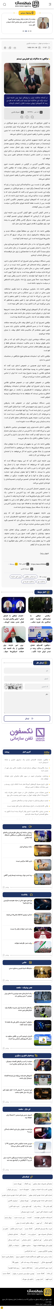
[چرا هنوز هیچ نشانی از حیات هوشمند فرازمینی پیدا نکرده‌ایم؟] (42, 904)
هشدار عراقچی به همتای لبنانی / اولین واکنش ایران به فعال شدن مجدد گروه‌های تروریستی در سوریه (13, 619)
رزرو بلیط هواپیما (13, 1268)
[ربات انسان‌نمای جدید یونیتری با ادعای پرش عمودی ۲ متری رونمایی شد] (42, 997)
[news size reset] (27, 117)
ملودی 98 (15, 1262)
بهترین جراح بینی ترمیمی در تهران (23, 1273)
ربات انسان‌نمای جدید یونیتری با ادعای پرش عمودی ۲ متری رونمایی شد (18, 994)
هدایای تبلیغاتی (13, 1234)
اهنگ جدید (6, 1273)
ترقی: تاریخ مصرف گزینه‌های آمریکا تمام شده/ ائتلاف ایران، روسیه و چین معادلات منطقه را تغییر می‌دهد (26, 785)
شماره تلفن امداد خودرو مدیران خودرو (14, 1195)
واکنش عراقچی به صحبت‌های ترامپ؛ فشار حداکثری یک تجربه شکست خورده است (40, 619)
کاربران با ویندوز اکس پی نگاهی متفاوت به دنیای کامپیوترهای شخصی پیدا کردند (19, 1037)
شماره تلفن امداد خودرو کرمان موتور (40, 1195)
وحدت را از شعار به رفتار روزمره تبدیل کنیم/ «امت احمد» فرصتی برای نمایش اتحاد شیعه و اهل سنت (21, 22)
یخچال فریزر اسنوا (8, 1256)
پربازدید (46, 752)
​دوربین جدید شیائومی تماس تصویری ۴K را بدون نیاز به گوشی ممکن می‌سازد (18, 1144)
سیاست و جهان (43, 43)
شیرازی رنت (32, 1234)
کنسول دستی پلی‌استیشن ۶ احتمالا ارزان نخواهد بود (19, 1116)
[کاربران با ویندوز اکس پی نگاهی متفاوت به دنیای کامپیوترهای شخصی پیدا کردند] (42, 1040)
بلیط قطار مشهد (27, 1268)
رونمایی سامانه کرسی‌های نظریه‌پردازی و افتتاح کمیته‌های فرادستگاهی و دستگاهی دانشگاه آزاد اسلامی (17, 835)
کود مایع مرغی (26, 1206)
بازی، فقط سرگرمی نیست (24, 861)
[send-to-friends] (15, 48)
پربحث (7, 752)
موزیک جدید (18, 1184)
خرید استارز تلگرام (16, 1228)
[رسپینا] (27, 734)
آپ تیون (39, 1223)
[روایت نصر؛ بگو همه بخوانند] (42, 947)
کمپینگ (22, 1234)
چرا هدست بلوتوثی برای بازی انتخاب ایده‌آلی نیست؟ (18, 1130)
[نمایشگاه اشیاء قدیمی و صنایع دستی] (42, 972)
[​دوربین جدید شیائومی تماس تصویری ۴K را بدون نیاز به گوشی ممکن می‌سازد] (42, 1147)
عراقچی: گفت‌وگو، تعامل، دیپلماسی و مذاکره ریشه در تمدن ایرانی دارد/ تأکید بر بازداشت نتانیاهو (40, 648)
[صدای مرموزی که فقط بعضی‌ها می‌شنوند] (42, 918)
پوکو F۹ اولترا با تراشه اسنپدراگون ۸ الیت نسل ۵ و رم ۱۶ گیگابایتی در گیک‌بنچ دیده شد (17, 1158)
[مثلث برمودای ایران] (42, 850)
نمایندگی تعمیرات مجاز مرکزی (42, 1184)
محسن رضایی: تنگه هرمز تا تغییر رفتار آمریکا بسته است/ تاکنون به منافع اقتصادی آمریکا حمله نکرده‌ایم (26, 812)
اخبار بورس (39, 1279)
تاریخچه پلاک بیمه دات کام (30, 1262)
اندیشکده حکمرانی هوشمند (43, 1217)
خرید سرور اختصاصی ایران (43, 1268)
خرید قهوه (49, 1279)
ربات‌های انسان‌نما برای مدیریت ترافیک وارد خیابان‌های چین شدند (18, 1008)
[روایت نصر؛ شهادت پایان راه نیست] (42, 932)
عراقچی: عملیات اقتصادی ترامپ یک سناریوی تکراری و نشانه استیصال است (26, 761)
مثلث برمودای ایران (26, 846)
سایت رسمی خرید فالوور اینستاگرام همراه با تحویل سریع (34, 1256)
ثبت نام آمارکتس (30, 1251)
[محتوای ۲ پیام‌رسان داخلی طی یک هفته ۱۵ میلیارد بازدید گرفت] (42, 1026)
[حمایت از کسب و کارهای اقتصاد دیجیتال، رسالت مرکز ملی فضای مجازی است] (42, 1065)
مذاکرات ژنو (41, 581)
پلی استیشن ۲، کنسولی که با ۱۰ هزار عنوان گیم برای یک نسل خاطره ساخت (17, 1091)
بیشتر (7, 887)
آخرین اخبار (27, 752)
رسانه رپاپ (37, 1206)
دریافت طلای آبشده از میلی (25, 1223)
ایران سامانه (39, 1304)
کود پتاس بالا (48, 1206)
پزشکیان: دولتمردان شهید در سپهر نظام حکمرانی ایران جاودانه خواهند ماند (26, 777)
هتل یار (5, 1228)
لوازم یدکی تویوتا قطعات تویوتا (42, 1245)
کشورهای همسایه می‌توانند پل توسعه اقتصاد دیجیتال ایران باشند (18, 1076)
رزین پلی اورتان (12, 1189)
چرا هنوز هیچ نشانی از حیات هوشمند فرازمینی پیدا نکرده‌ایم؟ (18, 901)
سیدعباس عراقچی (30, 576)
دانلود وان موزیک (27, 1279)
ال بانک (49, 1273)
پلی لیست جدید (19, 1217)
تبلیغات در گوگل (14, 1245)
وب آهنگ (27, 1184)
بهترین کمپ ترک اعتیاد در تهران (41, 1189)
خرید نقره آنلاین (14, 1206)
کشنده (29, 1217)
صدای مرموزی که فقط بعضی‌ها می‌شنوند (19, 914)
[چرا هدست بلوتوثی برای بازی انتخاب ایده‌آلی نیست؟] (42, 1133)
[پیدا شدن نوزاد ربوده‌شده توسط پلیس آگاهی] (42, 879)
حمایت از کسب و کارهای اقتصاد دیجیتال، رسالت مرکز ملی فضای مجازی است (19, 1062)
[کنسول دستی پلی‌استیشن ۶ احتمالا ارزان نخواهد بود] (42, 1119)
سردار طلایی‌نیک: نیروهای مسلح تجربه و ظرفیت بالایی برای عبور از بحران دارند (26, 769)
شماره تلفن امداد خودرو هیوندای (41, 1200)
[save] (10, 48)
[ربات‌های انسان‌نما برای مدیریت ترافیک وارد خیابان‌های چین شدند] (42, 1011)
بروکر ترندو (8, 1217)
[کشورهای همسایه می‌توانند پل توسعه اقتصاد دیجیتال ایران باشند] (42, 1079)
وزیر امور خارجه (16, 576)
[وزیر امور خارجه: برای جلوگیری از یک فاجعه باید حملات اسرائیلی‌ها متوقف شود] (14, 634)
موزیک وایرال (24, 1200)
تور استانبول (37, 1240)
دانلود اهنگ (48, 1223)
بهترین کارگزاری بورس (45, 1251)
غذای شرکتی (48, 1240)
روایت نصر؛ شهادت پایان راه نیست (21, 929)
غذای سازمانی (26, 1240)
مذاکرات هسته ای (28, 581)
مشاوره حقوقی (26, 1245)
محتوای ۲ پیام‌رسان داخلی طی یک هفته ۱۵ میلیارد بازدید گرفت (18, 1023)
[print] (5, 48)
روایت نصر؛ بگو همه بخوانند (23, 943)
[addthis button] (22, 112)
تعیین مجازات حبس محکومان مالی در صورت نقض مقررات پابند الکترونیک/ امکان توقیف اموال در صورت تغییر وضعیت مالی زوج (26, 793)
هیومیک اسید (24, 1189)
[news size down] (32, 117)
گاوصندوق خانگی (46, 1262)
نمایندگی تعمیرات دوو (45, 1234)
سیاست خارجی (31, 43)
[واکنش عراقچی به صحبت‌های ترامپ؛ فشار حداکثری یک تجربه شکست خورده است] (40, 605)
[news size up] (21, 117)
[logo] (27, 4)
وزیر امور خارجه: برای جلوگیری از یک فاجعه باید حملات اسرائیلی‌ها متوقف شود (13, 648)
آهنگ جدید (28, 1228)
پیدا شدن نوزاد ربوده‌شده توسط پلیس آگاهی (18, 875)
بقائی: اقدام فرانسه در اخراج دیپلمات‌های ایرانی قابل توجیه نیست (27, 806)
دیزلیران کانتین (12, 1200)
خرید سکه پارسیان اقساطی (43, 1228)
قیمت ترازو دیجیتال (27, 1212)
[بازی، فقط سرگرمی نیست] (42, 865)
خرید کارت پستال (13, 1240)
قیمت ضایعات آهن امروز (44, 1212)
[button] (30, 31)
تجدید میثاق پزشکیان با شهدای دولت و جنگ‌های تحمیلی (30, 800)
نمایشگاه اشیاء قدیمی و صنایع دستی (20, 968)
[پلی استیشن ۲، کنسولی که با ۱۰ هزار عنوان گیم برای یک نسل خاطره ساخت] (42, 1093)
